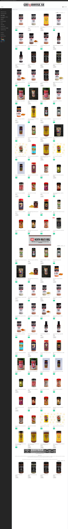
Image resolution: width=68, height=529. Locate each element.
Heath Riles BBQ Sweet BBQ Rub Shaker (20, 45)
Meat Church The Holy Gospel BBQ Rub (33, 156)
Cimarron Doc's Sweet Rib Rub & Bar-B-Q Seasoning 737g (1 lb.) (46, 138)
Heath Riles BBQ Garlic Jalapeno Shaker (33, 26)
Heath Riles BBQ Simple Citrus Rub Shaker (57, 82)
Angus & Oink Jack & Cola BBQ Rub (33, 389)
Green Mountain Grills (3, 13)
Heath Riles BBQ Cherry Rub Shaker (20, 82)
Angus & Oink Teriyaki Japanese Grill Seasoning (33, 230)
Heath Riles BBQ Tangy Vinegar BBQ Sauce (58, 46)
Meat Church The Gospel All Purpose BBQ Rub (46, 212)
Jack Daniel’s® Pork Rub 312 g (44, 64)
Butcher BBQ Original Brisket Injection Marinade (33, 212)
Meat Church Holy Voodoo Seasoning (45, 352)
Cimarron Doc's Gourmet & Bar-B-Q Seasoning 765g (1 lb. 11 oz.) (45, 156)
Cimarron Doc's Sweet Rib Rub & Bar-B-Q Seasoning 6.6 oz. (46, 27)
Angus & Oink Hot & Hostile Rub (44, 389)
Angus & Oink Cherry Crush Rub (19, 407)
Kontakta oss (2, 34)
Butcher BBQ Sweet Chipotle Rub (19, 137)
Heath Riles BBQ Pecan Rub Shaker (20, 26)
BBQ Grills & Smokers (3, 11)
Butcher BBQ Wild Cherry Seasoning (58, 371)
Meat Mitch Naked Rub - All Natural (33, 137)
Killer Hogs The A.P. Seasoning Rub (32, 371)
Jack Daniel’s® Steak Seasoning (57, 64)
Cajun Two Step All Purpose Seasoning (20, 156)
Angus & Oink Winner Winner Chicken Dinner (20, 230)
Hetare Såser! (2, 24)
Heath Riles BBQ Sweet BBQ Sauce (20, 64)
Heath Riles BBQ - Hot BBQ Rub (57, 297)
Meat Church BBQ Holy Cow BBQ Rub (20, 211)
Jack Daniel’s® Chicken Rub (44, 82)
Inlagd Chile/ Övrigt (3, 29)
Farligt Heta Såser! (3, 26)
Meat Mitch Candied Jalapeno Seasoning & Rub (58, 212)
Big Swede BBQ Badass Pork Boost (45, 278)
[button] (65, 7)
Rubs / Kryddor (3, 15)
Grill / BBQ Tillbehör (3, 21)
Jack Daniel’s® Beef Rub (31, 64)
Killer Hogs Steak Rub (18, 371)
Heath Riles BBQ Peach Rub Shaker (32, 82)
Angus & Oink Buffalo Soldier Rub (45, 230)
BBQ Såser (2, 19)
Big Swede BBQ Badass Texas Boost (58, 137)
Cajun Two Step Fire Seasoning (57, 156)
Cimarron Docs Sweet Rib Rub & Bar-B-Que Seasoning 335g (33, 119)
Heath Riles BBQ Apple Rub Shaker (45, 45)
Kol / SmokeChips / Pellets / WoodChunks (4, 17)
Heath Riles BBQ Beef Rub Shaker (32, 45)
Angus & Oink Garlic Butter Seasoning (20, 389)
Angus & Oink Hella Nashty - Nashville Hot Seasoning (58, 193)
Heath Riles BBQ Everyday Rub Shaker (58, 26)
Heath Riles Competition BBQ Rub (57, 278)
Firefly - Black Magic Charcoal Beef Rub (58, 230)
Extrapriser (2, 32)
